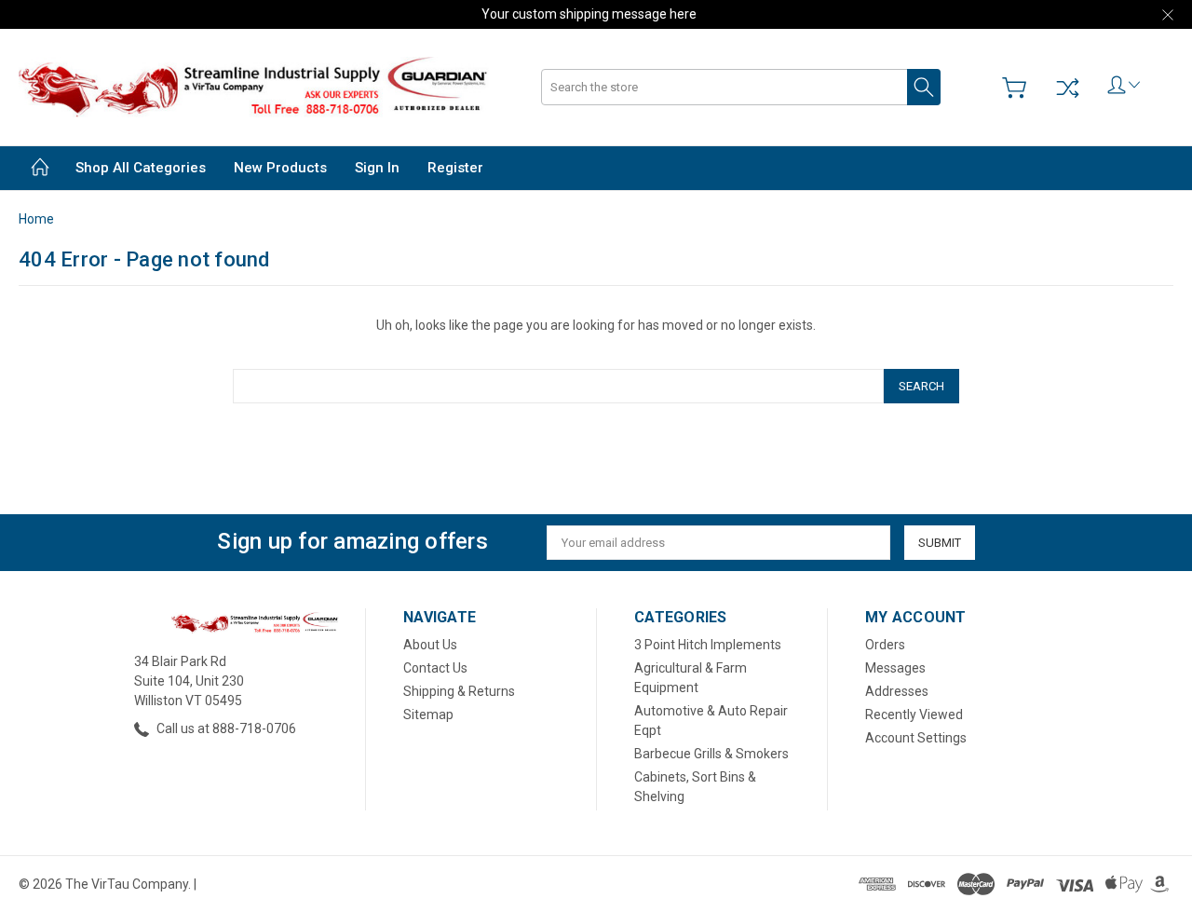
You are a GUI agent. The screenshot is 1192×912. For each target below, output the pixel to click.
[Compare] (1067, 87)
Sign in (377, 167)
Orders (885, 644)
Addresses (896, 691)
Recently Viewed (914, 714)
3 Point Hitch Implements (707, 644)
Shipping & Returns (459, 691)
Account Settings (916, 737)
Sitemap (428, 714)
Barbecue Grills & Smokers (711, 753)
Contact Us (435, 667)
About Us (430, 644)
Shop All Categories (140, 167)
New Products (280, 167)
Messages (895, 667)
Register (455, 167)
